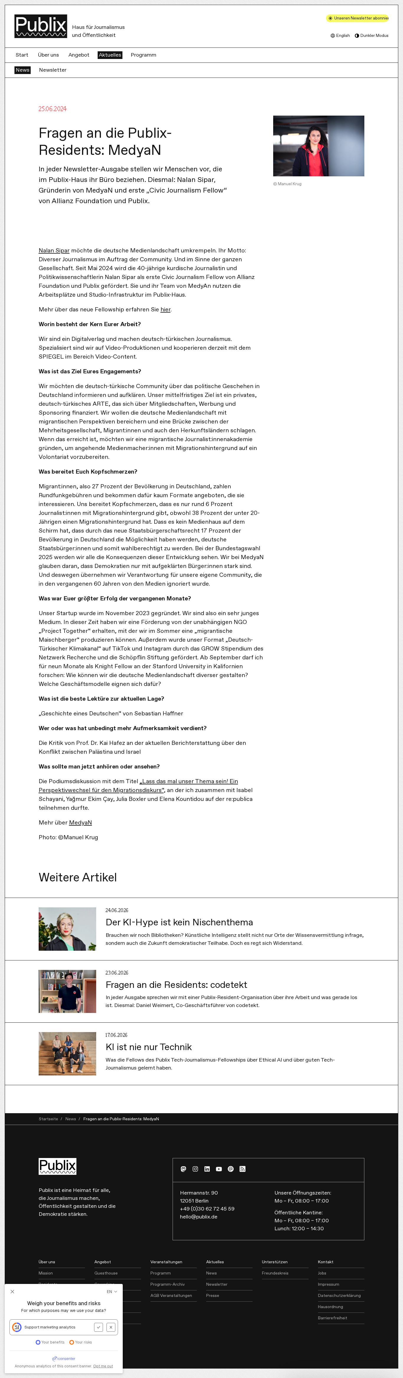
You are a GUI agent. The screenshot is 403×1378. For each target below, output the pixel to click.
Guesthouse (106, 1273)
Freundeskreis (275, 1273)
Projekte (47, 1295)
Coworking (104, 1284)
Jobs (322, 1273)
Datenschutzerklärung (339, 1295)
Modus (374, 36)
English (343, 35)
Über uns (48, 55)
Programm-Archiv (167, 1284)
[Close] (390, 1356)
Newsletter (52, 70)
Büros (99, 1295)
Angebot (78, 55)
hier (165, 310)
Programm (143, 55)
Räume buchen (108, 1318)
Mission (46, 1273)
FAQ (43, 1318)
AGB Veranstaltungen (171, 1295)
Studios (101, 1307)
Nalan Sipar (54, 251)
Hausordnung (330, 1307)
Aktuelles (110, 55)
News (23, 70)
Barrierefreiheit (332, 1318)
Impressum (328, 1284)
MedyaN (80, 823)
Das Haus (47, 1329)
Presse (212, 1295)
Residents (48, 1284)
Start (22, 55)
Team (44, 1307)
